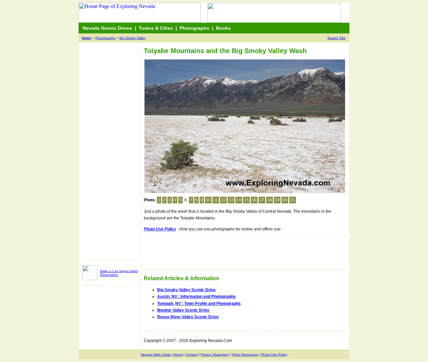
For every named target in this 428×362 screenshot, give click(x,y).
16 (254, 200)
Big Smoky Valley (132, 38)
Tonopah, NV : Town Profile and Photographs (199, 303)
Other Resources (245, 354)
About (178, 354)
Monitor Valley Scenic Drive (183, 310)
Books (223, 28)
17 (261, 200)
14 (238, 200)
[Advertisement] (109, 154)
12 (223, 200)
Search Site (336, 38)
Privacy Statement (215, 354)
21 (292, 200)
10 (208, 200)
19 (277, 200)
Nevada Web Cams (156, 354)
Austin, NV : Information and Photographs (196, 296)
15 (246, 200)
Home (86, 38)
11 (216, 200)
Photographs (194, 28)
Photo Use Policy (274, 354)
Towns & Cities (156, 28)
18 (269, 200)
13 (231, 200)
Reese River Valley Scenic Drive (188, 317)
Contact (192, 354)
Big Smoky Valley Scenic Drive (186, 290)
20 (285, 200)
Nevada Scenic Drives (107, 28)
